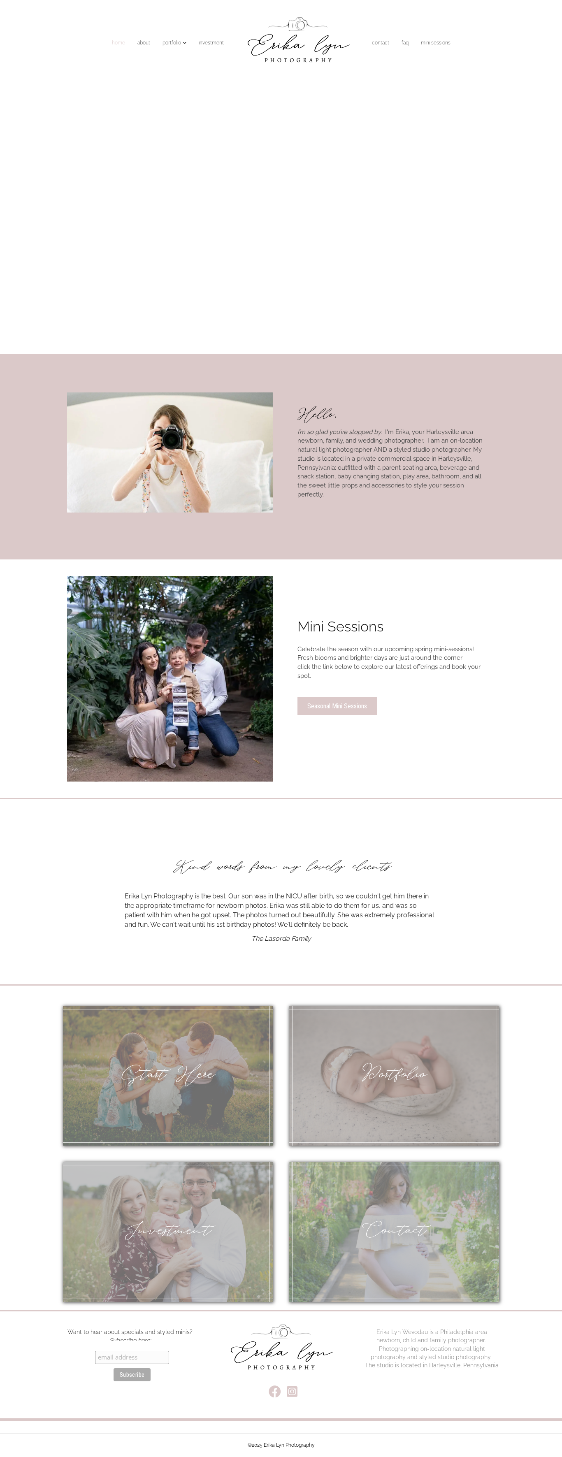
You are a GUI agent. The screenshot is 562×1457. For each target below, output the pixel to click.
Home (118, 43)
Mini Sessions (436, 43)
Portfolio (172, 43)
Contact (380, 43)
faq (405, 43)
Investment (211, 43)
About (143, 43)
